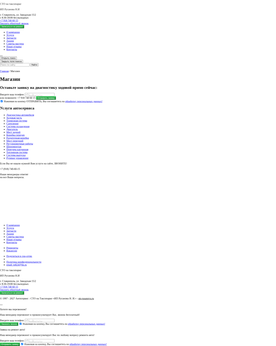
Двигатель (12, 129)
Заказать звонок (9, 324)
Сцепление (12, 123)
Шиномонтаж (13, 146)
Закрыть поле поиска (11, 61)
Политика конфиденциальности (23, 262)
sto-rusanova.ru (86, 298)
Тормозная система (16, 120)
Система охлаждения (17, 126)
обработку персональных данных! (83, 101)
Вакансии (11, 250)
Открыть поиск (8, 58)
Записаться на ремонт (12, 26)
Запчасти (11, 38)
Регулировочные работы (19, 143)
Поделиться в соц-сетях (19, 256)
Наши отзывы (14, 46)
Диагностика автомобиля (20, 115)
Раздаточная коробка (17, 138)
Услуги (10, 35)
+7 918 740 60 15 (9, 20)
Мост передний (14, 140)
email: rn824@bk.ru (16, 264)
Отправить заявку (46, 98)
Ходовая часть (14, 117)
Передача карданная (17, 149)
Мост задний (13, 132)
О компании (13, 32)
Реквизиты (12, 247)
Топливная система (16, 152)
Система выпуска (16, 155)
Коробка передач (15, 135)
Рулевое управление (17, 158)
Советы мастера (15, 43)
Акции (10, 40)
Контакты (11, 49)
